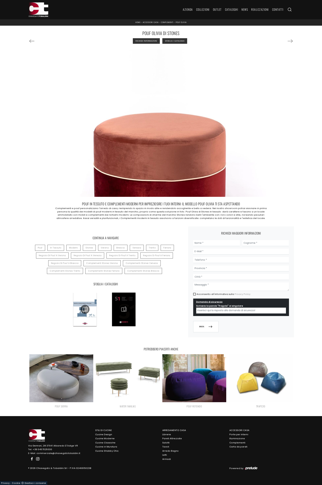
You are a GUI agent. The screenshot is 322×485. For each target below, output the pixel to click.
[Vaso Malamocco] (50, 41)
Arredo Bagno (170, 450)
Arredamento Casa (174, 430)
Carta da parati (238, 446)
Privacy (5, 483)
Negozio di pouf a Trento (122, 255)
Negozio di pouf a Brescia (65, 263)
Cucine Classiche (105, 442)
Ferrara (167, 247)
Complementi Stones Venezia (142, 263)
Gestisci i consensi (35, 483)
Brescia (120, 247)
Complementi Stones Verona (102, 263)
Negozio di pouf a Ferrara (156, 255)
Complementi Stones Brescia (143, 270)
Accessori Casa (151, 22)
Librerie (166, 434)
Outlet (217, 10)
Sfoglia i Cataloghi (175, 41)
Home (137, 22)
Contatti (278, 10)
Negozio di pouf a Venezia (88, 255)
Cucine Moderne (105, 438)
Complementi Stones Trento (65, 270)
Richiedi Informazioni (146, 41)
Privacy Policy (243, 294)
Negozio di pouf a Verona (52, 255)
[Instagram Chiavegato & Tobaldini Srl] (36, 458)
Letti (164, 455)
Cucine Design (103, 434)
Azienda (188, 10)
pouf (40, 247)
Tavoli (165, 446)
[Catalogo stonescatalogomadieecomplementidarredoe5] (85, 309)
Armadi (166, 459)
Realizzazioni (260, 10)
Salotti (166, 442)
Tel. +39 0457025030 (40, 449)
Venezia (136, 247)
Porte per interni (238, 434)
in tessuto (55, 247)
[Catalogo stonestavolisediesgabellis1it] (124, 309)
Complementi (167, 22)
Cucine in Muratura (106, 446)
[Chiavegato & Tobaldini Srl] (36, 435)
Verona (105, 247)
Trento (152, 247)
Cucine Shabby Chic (107, 450)
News (244, 10)
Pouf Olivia (181, 22)
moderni (73, 247)
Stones (89, 247)
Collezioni (203, 10)
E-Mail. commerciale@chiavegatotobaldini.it (54, 453)
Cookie (16, 483)
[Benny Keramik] (272, 41)
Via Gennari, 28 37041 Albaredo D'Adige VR (53, 445)
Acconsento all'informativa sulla (224, 294)
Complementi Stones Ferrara (104, 270)
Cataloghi (231, 10)
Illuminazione (237, 438)
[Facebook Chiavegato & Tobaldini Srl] (31, 458)
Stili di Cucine (103, 430)
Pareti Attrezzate (172, 438)
